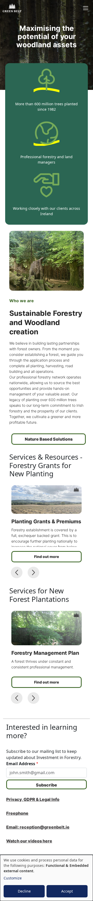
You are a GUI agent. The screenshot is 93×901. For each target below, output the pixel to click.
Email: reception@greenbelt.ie (37, 827)
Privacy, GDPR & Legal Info (32, 799)
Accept (67, 891)
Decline (24, 891)
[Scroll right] (33, 572)
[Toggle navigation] (85, 8)
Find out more (46, 556)
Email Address (20, 763)
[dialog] (46, 878)
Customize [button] (13, 878)
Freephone (17, 813)
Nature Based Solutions (49, 439)
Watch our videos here (29, 840)
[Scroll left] (16, 572)
